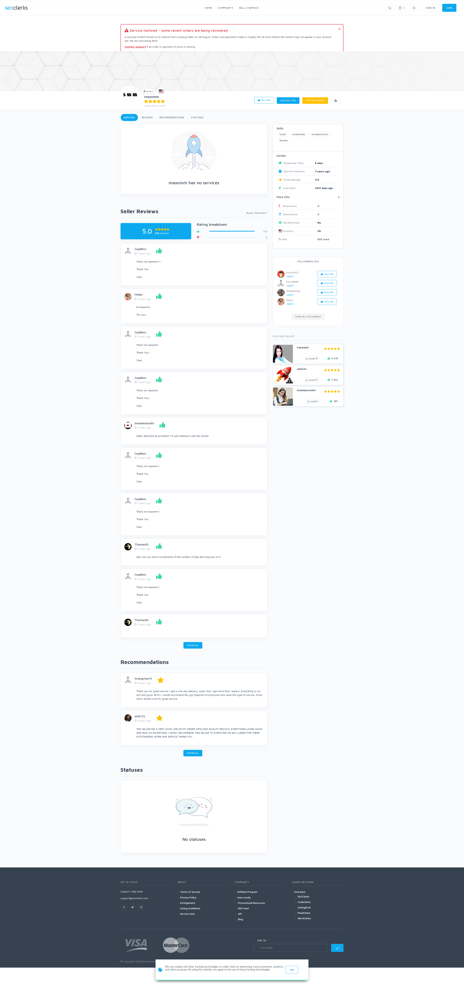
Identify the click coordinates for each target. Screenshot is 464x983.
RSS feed (323, 239)
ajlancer (302, 368)
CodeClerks (304, 901)
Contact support (135, 46)
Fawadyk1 (303, 347)
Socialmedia (298, 134)
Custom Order (315, 100)
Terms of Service (190, 891)
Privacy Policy (188, 897)
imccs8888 (292, 281)
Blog (240, 919)
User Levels (244, 897)
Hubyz (138, 294)
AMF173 (139, 716)
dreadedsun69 (144, 423)
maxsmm (151, 97)
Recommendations (172, 117)
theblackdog (293, 290)
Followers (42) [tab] (308, 261)
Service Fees (187, 913)
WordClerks (304, 918)
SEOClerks (303, 896)
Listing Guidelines (190, 908)
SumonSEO (292, 272)
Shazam (283, 140)
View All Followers (308, 316)
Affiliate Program (247, 891)
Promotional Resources (251, 902)
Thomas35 (141, 544)
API (239, 913)
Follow (265, 100)
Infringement (187, 902)
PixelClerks (304, 912)
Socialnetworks (320, 134)
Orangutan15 (143, 678)
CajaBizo (140, 249)
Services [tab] (129, 117)
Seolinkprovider (306, 390)
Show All (193, 645)
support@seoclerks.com (134, 898)
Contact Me (288, 100)
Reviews (147, 117)
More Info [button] (283, 197)
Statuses (197, 117)
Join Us (261, 940)
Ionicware (299, 891)
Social (282, 134)
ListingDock (304, 907)
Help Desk (137, 891)
